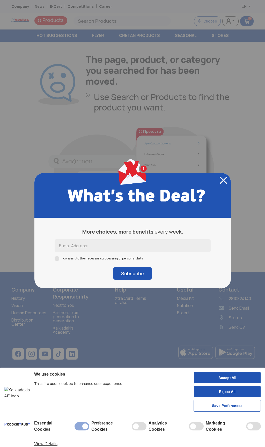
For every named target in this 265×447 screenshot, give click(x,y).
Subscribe (132, 273)
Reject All (227, 392)
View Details (45, 444)
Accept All (227, 378)
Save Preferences (227, 406)
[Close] (223, 180)
